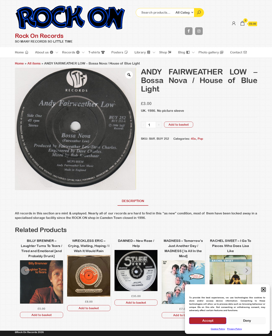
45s (193, 138)
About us (42, 52)
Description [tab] (133, 201)
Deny (247, 320)
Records (69, 52)
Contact (236, 52)
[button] (263, 289)
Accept (207, 320)
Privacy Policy (234, 329)
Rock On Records (39, 35)
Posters (117, 52)
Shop (163, 52)
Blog (182, 52)
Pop (200, 138)
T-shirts (94, 52)
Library (141, 52)
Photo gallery (209, 52)
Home (20, 52)
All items (34, 63)
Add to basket (179, 124)
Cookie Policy (218, 329)
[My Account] (234, 23)
